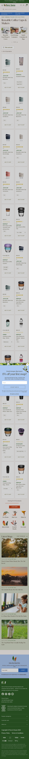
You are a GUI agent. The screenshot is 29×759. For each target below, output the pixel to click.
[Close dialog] (27, 364)
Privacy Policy (24, 391)
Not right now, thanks (14, 394)
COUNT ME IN (14, 387)
